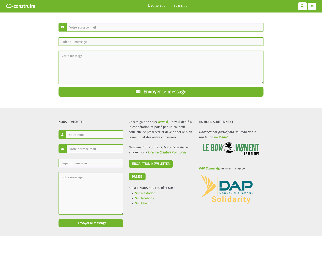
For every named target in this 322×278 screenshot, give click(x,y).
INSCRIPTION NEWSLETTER (151, 164)
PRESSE (137, 177)
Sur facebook (144, 198)
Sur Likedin (143, 203)
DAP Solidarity (209, 168)
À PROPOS (155, 6)
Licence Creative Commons (167, 152)
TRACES (179, 6)
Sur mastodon (145, 193)
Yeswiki (163, 122)
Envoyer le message (164, 92)
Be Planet (221, 137)
